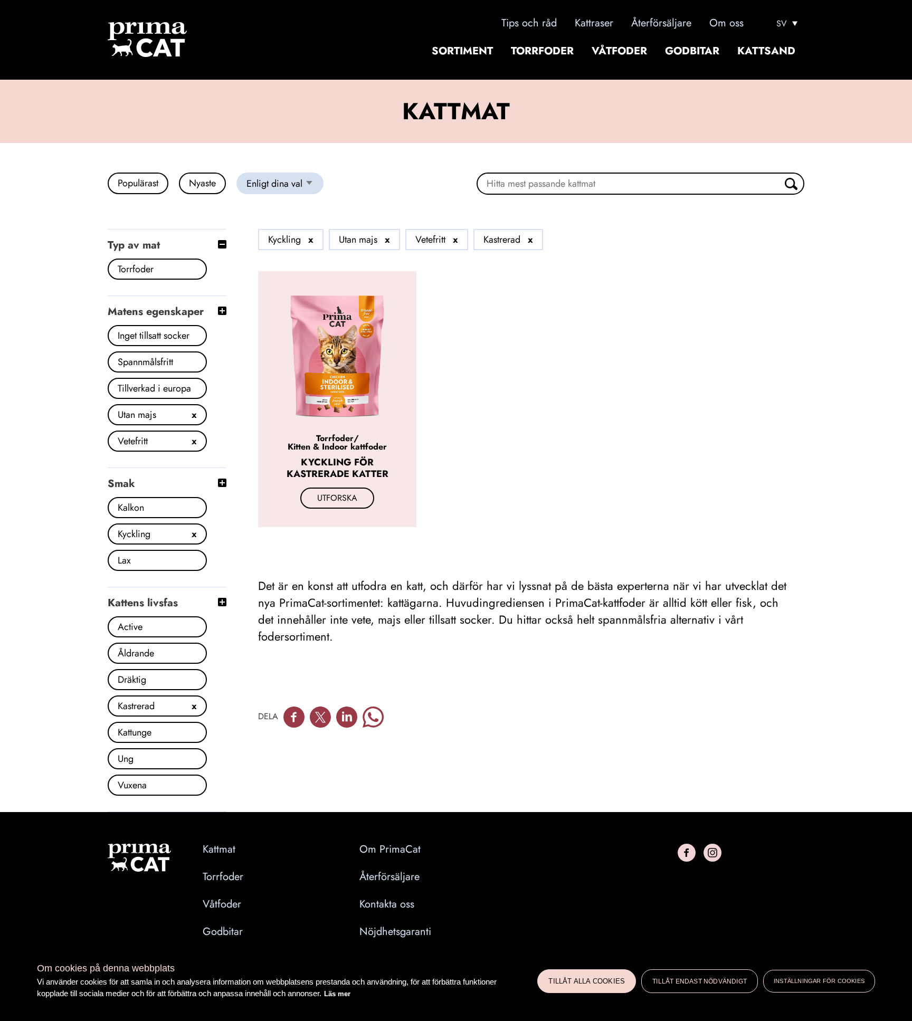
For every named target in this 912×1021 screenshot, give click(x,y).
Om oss (726, 23)
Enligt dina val (285, 185)
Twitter (320, 717)
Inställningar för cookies (819, 981)
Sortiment (462, 51)
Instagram (712, 853)
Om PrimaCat (390, 849)
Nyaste (202, 183)
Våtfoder (619, 51)
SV (781, 24)
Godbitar (692, 51)
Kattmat (219, 849)
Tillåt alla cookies (586, 981)
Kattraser (594, 23)
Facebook (294, 717)
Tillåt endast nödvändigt (699, 981)
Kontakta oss (386, 904)
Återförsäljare (661, 23)
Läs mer (337, 994)
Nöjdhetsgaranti (395, 932)
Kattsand (766, 51)
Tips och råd (529, 23)
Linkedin (346, 717)
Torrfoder (542, 51)
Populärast (138, 183)
